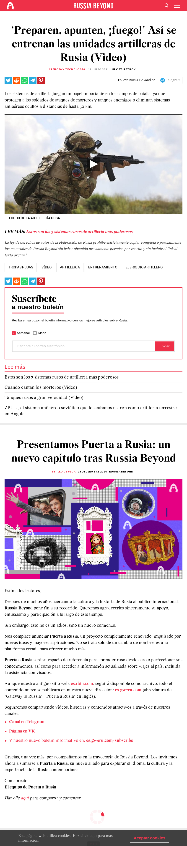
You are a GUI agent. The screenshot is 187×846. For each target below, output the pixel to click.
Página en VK (22, 731)
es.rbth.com (82, 684)
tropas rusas (20, 267)
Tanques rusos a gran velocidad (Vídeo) (44, 397)
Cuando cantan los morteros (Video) (41, 387)
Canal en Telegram (26, 722)
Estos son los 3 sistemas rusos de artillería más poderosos (79, 232)
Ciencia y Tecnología (67, 69)
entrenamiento (102, 267)
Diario (42, 333)
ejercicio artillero (144, 267)
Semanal (23, 333)
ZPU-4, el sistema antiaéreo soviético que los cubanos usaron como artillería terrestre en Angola (91, 411)
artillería (70, 267)
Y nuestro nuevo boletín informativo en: (71, 740)
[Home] (10, 6)
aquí (25, 798)
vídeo (47, 267)
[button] (93, 164)
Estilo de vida (63, 471)
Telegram (173, 80)
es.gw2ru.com (128, 690)
